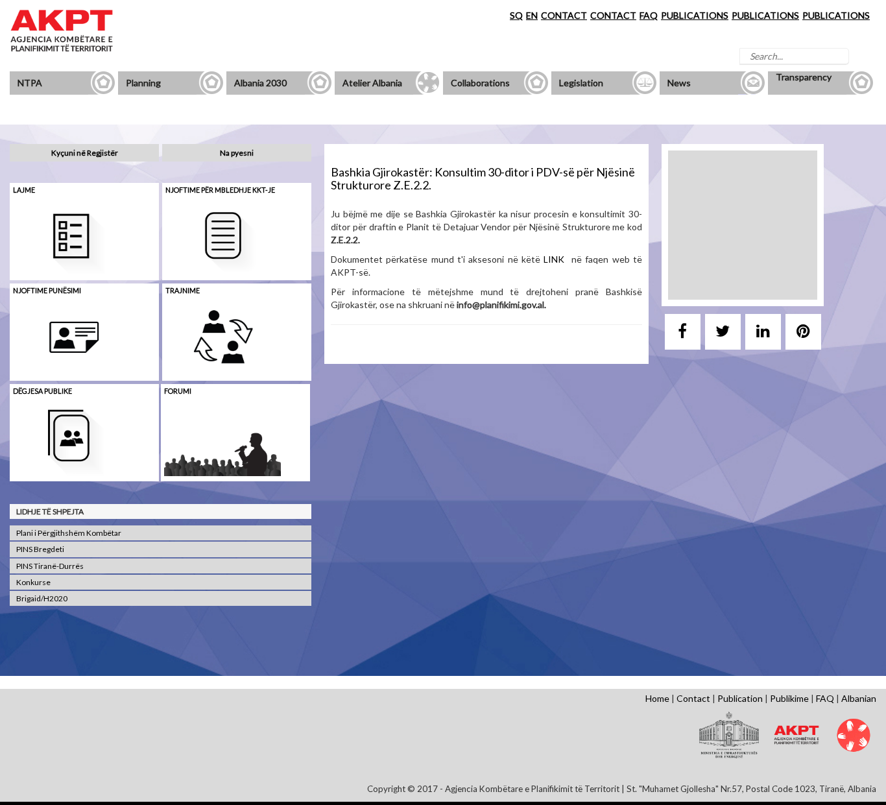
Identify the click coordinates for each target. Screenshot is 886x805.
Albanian (858, 698)
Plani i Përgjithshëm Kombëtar (68, 533)
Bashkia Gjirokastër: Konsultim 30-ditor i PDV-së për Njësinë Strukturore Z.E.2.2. (483, 178)
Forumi (177, 391)
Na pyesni (237, 153)
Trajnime (182, 290)
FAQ (649, 15)
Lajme (24, 190)
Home (657, 698)
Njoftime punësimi (47, 290)
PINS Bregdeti (40, 549)
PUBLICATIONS (694, 15)
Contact (693, 698)
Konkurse (33, 582)
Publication (740, 698)
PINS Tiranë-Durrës (50, 566)
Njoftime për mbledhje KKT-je (220, 190)
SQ (516, 15)
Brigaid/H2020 (41, 598)
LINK (557, 259)
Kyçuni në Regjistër (84, 153)
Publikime (789, 698)
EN (532, 15)
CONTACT (564, 15)
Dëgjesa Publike (42, 391)
